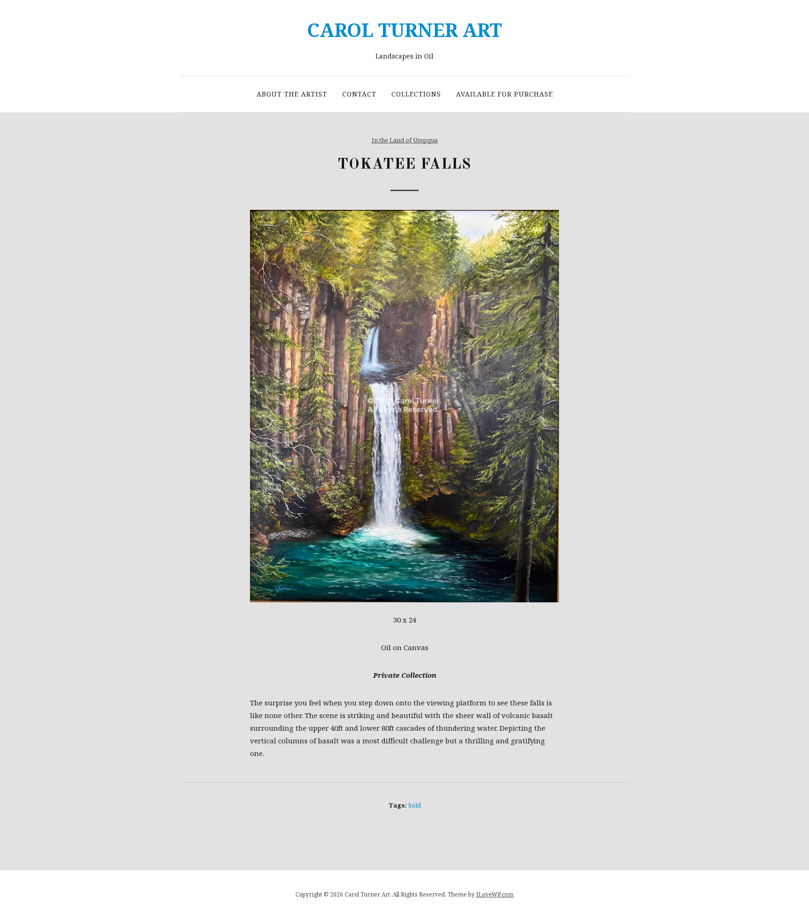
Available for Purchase (504, 93)
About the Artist (292, 93)
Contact (359, 93)
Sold (414, 805)
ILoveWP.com (495, 894)
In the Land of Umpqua (405, 140)
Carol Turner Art (404, 30)
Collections (416, 93)
